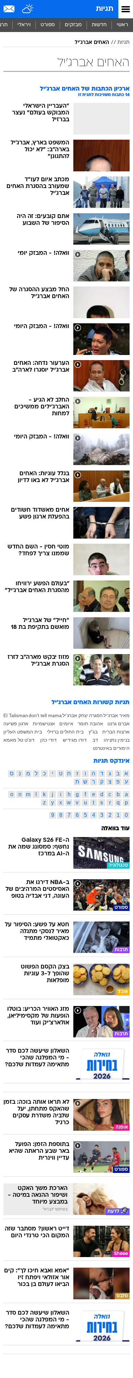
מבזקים (73, 25)
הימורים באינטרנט (111, 748)
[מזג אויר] (28, 9)
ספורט (48, 25)
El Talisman (15, 715)
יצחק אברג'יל (75, 715)
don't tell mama (45, 715)
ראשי (122, 25)
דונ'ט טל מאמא (18, 740)
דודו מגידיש (75, 740)
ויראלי (24, 25)
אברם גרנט (118, 723)
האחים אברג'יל (92, 42)
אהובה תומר (90, 723)
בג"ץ (93, 731)
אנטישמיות (44, 723)
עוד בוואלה (115, 829)
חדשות (99, 25)
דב (95, 740)
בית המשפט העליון (22, 731)
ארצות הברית (116, 731)
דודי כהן (48, 740)
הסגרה (96, 715)
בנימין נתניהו (117, 740)
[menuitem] (99, 25)
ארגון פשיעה (15, 723)
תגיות (104, 9)
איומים (66, 723)
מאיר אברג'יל (116, 715)
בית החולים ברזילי (65, 731)
